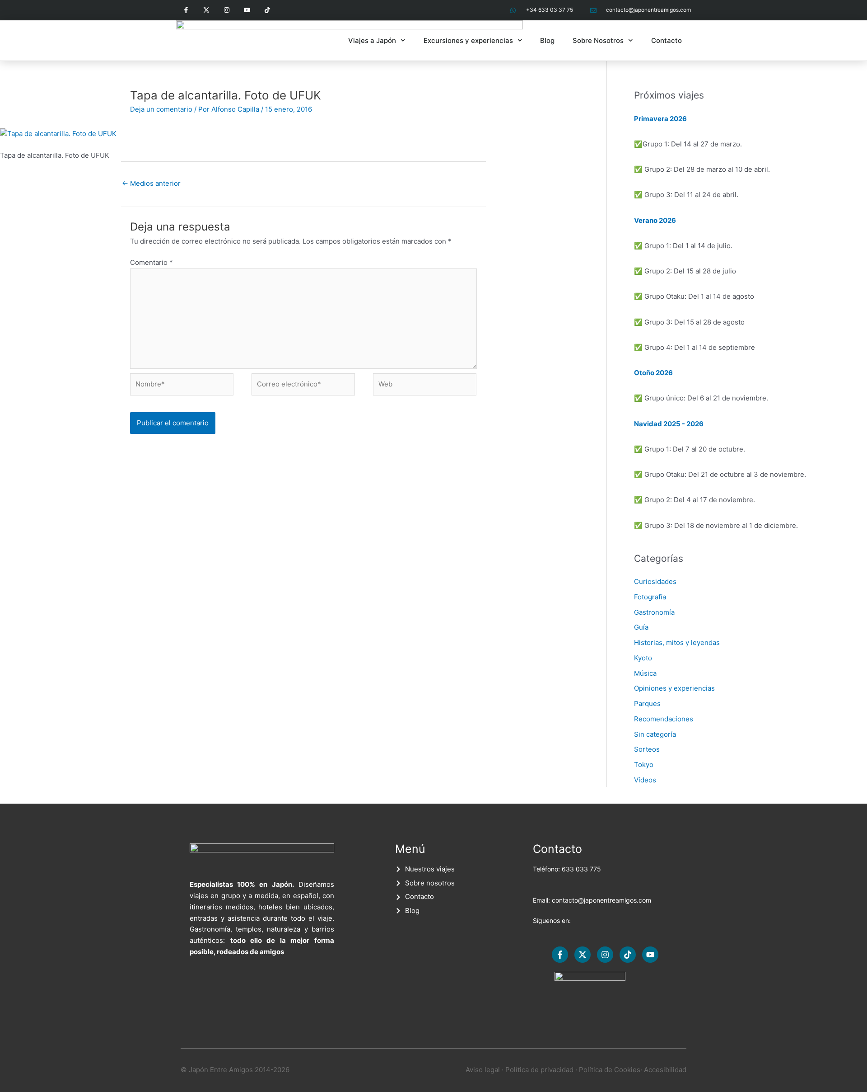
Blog (547, 40)
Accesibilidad (665, 1069)
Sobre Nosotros (598, 40)
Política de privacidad (539, 1069)
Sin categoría (655, 734)
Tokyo (643, 764)
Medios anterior (151, 183)
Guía (641, 627)
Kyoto (643, 658)
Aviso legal (483, 1069)
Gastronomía (654, 612)
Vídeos (645, 780)
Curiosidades (655, 581)
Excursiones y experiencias (468, 40)
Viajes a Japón (372, 40)
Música (645, 673)
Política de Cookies (609, 1069)
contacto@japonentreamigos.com (601, 900)
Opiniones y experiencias (674, 688)
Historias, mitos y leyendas (677, 642)
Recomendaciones (663, 719)
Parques (647, 703)
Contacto (666, 40)
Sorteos (647, 749)
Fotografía (650, 597)
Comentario (151, 262)
